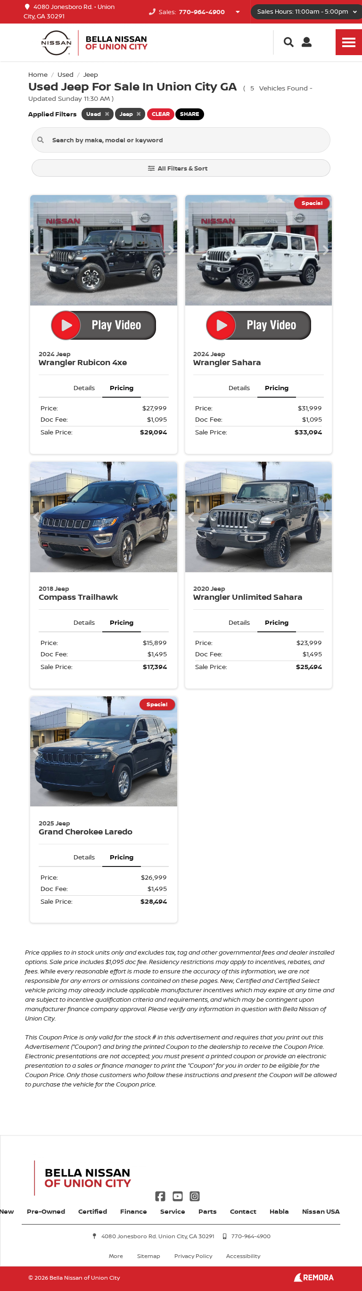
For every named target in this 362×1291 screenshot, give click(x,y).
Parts (207, 1211)
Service (172, 1211)
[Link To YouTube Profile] (178, 1195)
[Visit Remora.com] (314, 1279)
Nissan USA (321, 1211)
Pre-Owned (46, 1211)
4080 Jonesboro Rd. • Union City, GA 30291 (69, 11)
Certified (92, 1211)
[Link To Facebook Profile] (161, 1195)
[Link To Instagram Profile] (194, 1195)
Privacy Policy (193, 1256)
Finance (133, 1211)
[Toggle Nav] (349, 42)
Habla (279, 1211)
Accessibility (243, 1256)
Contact (243, 1211)
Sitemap (148, 1256)
